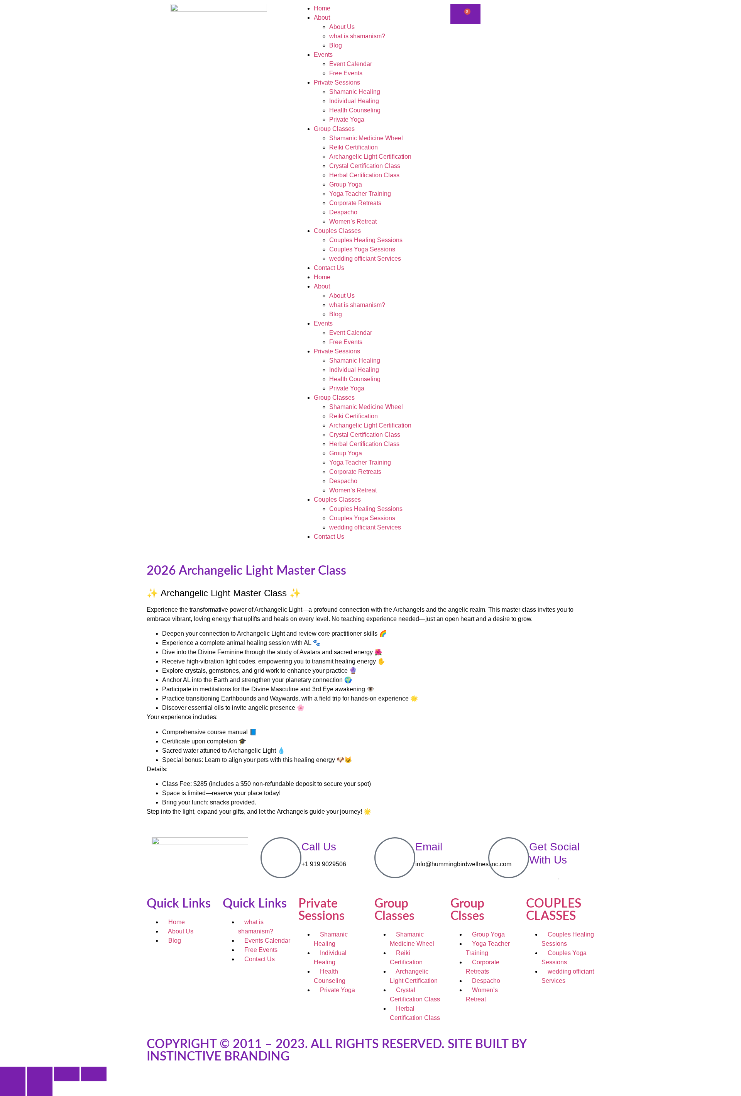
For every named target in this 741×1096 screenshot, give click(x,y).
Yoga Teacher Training (360, 193)
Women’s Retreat (353, 221)
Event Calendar (350, 64)
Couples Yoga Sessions (362, 249)
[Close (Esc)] (94, 1074)
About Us (342, 27)
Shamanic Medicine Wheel (366, 138)
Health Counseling (355, 110)
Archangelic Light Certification (370, 156)
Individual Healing (354, 101)
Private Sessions (337, 82)
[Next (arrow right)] (39, 1088)
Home (322, 8)
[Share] (67, 1074)
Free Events (345, 73)
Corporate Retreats (355, 203)
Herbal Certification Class (364, 175)
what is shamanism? (357, 36)
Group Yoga (345, 184)
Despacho (343, 212)
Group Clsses (467, 909)
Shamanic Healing (354, 91)
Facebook (543, 877)
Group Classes (334, 129)
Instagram (574, 877)
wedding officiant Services (365, 258)
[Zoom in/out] (12, 1074)
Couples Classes (337, 230)
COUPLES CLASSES (553, 909)
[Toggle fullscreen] (39, 1074)
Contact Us (329, 268)
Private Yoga (346, 119)
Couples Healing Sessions (366, 240)
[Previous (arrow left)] (12, 1088)
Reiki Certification (353, 147)
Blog (335, 45)
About (322, 17)
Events (323, 54)
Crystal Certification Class (364, 166)
